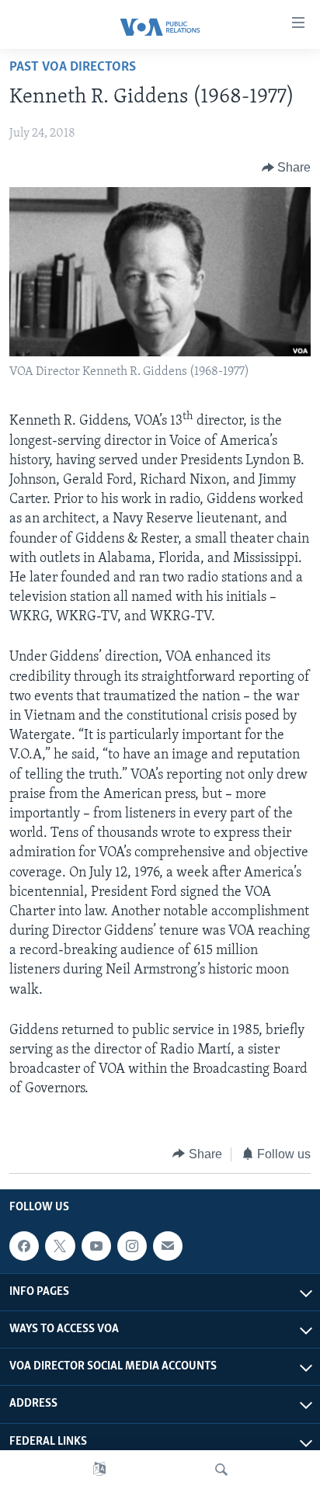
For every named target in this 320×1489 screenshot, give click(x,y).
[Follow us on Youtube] (96, 1246)
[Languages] (99, 1469)
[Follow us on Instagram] (132, 1246)
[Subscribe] (168, 1246)
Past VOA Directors (72, 68)
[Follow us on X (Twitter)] (60, 1246)
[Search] (221, 1469)
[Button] (286, 168)
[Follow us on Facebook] (24, 1246)
